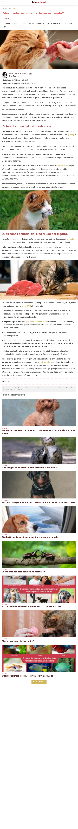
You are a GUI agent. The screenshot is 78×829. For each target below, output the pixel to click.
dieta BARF (26, 306)
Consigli (5, 465)
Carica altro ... (39, 682)
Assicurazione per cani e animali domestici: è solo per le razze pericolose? (38, 502)
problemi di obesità (35, 322)
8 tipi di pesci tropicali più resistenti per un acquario (27, 676)
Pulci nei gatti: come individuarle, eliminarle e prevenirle (29, 467)
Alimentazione (6, 8)
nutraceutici (45, 362)
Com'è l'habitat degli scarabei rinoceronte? (23, 572)
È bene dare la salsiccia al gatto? (18, 641)
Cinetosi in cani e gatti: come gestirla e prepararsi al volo (30, 537)
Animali (4, 428)
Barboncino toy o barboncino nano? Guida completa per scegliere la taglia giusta (38, 431)
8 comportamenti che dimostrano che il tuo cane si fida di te (31, 606)
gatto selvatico (62, 166)
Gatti (14, 8)
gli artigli (71, 135)
